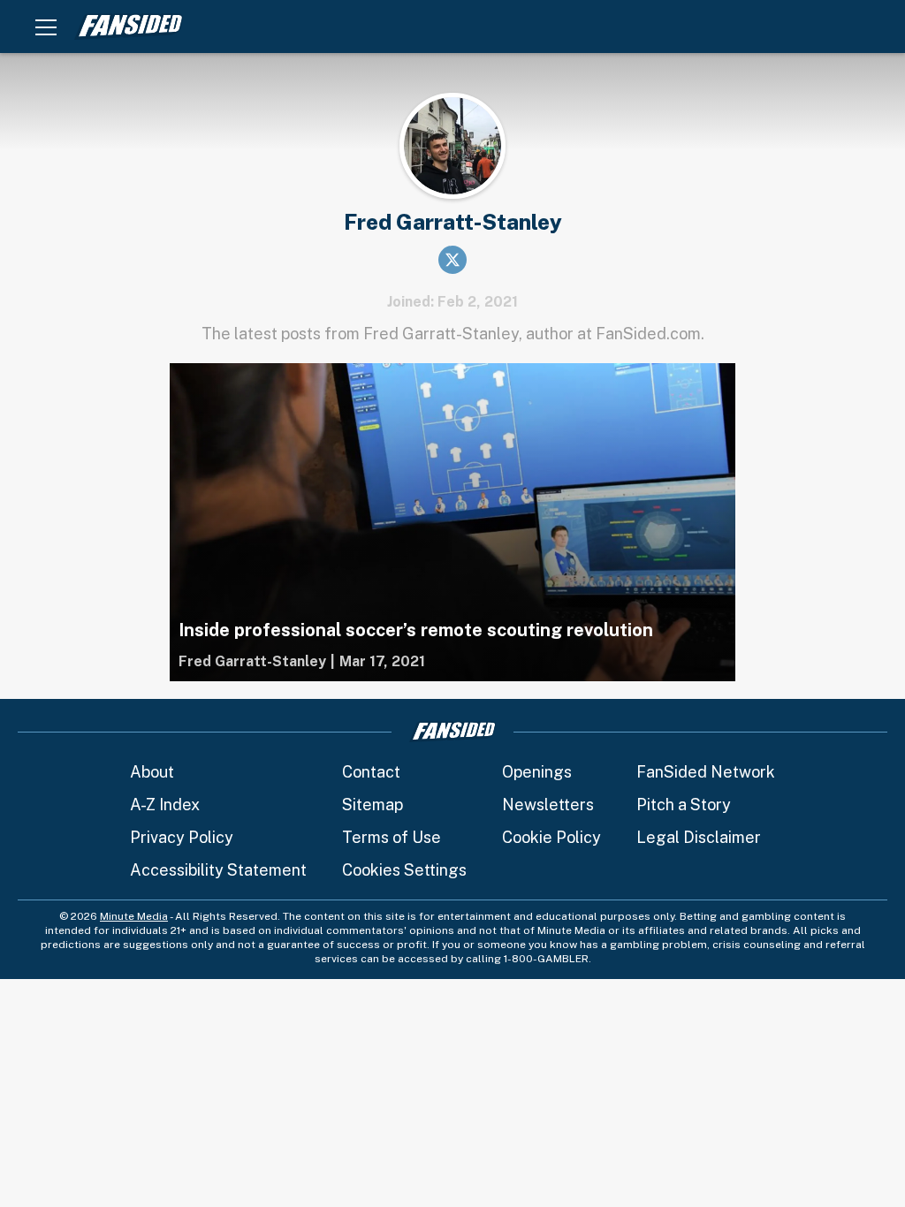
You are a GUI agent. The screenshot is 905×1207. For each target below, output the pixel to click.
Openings (537, 772)
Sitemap (372, 804)
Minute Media (134, 916)
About (152, 772)
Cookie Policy (551, 837)
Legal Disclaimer (698, 837)
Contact (371, 772)
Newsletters (548, 804)
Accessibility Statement (218, 870)
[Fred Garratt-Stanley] (252, 661)
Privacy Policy (181, 837)
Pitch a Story (683, 804)
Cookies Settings (404, 870)
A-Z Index (165, 804)
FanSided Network (705, 772)
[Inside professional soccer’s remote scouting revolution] (452, 522)
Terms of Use (391, 837)
